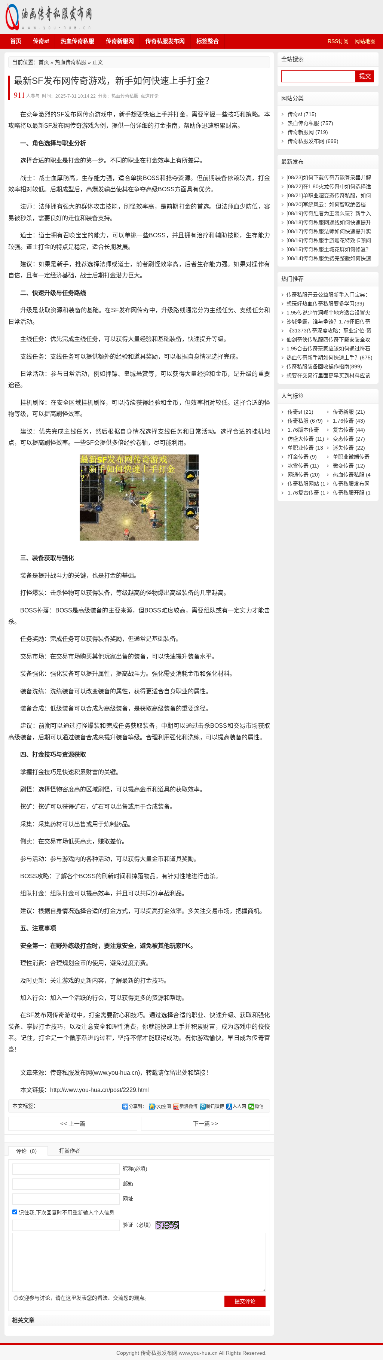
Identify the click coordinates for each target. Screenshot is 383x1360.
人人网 (239, 1106)
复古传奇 (349, 430)
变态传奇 (349, 439)
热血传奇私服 (77, 41)
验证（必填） (137, 1225)
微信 (259, 1106)
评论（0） (28, 1151)
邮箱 (127, 1184)
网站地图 (365, 41)
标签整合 (207, 41)
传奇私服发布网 (49, 17)
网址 (127, 1199)
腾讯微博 (215, 1106)
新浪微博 (188, 1106)
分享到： (138, 1106)
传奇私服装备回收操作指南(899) (324, 366)
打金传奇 (302, 457)
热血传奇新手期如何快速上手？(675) (330, 357)
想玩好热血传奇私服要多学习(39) (325, 304)
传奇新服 (349, 412)
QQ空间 (163, 1106)
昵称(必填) (134, 1169)
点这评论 (150, 96)
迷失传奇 (349, 448)
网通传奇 (304, 475)
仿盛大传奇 (306, 439)
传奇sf (41, 41)
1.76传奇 (349, 421)
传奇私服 (305, 421)
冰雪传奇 (303, 466)
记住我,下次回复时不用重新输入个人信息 (66, 1213)
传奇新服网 (120, 41)
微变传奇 (349, 466)
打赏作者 (69, 1151)
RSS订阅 (338, 41)
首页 (15, 41)
